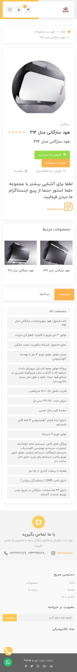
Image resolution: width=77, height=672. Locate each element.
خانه (71, 583)
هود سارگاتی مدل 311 (20, 271)
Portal (27, 660)
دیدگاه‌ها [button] (45, 294)
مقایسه (19, 171)
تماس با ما (68, 597)
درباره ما (33, 590)
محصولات (32, 583)
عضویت (10, 617)
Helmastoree (55, 209)
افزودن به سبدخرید (50, 155)
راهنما (71, 590)
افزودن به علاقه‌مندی (49, 171)
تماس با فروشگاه (55, 163)
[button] (28, 9)
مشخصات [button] (64, 294)
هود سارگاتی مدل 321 (56, 271)
